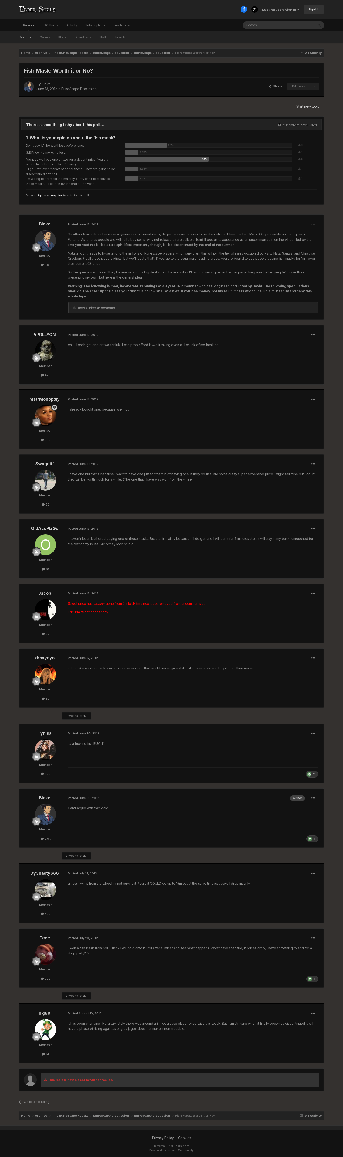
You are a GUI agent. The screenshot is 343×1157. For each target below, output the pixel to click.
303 (47, 978)
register (56, 195)
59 (47, 698)
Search (120, 37)
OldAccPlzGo (44, 528)
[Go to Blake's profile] (29, 86)
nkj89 (44, 1013)
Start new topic (307, 106)
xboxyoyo (45, 657)
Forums (25, 37)
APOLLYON (44, 334)
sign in (41, 195)
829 (47, 774)
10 (47, 569)
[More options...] (313, 224)
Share (276, 86)
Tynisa (45, 733)
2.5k (47, 264)
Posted (83, 224)
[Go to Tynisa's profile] (45, 749)
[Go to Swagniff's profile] (45, 480)
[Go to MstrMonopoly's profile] (45, 415)
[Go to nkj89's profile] (45, 1029)
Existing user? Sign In (280, 9)
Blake (46, 84)
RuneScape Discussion (79, 89)
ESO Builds (50, 25)
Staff (102, 37)
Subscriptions (95, 25)
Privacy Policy (163, 1138)
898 (47, 440)
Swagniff (44, 463)
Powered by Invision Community (171, 1150)
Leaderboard (123, 25)
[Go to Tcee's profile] (45, 954)
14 (47, 1054)
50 (47, 504)
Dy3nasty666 (44, 873)
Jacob (44, 593)
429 (47, 375)
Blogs (62, 37)
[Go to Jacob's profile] (45, 609)
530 (47, 914)
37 (47, 634)
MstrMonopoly (44, 399)
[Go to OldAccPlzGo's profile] (45, 544)
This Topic (300, 25)
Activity (71, 25)
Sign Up (313, 9)
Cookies (184, 1138)
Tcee (44, 937)
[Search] (319, 25)
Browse (28, 25)
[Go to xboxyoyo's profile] (45, 674)
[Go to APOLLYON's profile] (45, 350)
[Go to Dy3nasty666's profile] (45, 889)
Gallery (45, 37)
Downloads (83, 37)
